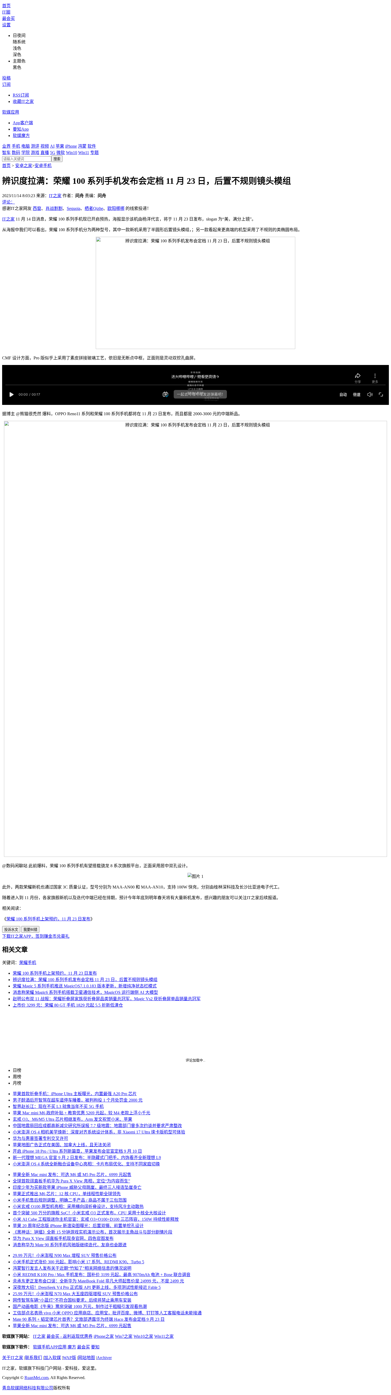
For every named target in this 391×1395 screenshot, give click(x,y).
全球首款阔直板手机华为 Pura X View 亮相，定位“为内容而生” (71, 1181)
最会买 (8, 18)
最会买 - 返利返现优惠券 (70, 1336)
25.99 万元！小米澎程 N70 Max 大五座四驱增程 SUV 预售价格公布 (75, 1294)
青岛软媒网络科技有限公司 (27, 1388)
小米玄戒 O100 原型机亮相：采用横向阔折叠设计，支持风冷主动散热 (78, 1206)
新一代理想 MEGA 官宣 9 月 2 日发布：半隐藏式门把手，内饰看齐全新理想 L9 (87, 1157)
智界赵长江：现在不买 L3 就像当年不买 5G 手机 (58, 1106)
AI (52, 146)
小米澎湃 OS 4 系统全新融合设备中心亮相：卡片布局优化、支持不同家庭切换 (86, 1164)
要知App (21, 129)
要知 (95, 1347)
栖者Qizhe (94, 208)
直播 (44, 152)
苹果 (60, 146)
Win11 (83, 152)
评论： (8, 202)
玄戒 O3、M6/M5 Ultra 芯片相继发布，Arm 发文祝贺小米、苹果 (72, 1119)
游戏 (35, 152)
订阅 (6, 84)
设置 (6, 25)
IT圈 (6, 12)
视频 (44, 146)
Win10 (71, 152)
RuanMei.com (36, 1377)
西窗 (37, 208)
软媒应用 (10, 112)
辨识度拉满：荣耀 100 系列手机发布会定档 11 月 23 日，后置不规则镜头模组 (85, 979)
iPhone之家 (104, 1336)
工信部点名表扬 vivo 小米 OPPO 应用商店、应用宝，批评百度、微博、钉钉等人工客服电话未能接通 (107, 1313)
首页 (6, 5)
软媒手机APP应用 (49, 1347)
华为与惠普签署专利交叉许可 (40, 1138)
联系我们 (33, 1357)
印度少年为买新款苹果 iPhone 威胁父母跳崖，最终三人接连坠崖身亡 (77, 1187)
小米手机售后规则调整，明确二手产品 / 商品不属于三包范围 (70, 1200)
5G (52, 152)
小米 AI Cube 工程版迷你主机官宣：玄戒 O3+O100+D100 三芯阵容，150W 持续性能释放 (96, 1219)
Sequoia (73, 208)
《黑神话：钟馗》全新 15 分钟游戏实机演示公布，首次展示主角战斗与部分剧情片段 (92, 1232)
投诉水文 (11, 930)
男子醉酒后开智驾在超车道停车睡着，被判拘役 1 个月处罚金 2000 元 (78, 1100)
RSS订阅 (21, 95)
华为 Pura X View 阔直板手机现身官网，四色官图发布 (63, 1238)
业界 (6, 146)
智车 (6, 152)
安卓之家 (23, 165)
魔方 (72, 1347)
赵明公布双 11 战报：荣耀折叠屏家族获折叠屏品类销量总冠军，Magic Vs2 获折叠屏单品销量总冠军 (107, 999)
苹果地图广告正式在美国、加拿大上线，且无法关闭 (62, 1145)
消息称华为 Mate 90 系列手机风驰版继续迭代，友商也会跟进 (70, 1245)
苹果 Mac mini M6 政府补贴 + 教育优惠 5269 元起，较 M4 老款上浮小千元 (81, 1113)
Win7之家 (123, 1336)
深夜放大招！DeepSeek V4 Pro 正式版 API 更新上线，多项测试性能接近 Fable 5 (87, 1287)
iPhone (71, 146)
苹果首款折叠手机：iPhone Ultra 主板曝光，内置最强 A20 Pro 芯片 (75, 1093)
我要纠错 (30, 930)
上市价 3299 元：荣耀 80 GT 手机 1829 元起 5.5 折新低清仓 (68, 1005)
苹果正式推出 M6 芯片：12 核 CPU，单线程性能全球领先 (67, 1193)
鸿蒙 (82, 146)
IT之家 (55, 195)
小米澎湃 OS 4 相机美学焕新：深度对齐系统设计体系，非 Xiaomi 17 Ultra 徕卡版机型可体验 (99, 1132)
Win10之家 (143, 1336)
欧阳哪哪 (115, 208)
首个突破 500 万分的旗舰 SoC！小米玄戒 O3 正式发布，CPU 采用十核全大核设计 (89, 1213)
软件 (92, 146)
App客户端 (23, 123)
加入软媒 (52, 1357)
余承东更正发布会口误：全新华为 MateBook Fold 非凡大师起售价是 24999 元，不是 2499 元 (98, 1281)
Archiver (104, 1357)
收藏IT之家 (23, 101)
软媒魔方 (21, 135)
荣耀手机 (27, 962)
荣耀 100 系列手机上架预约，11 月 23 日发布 (48, 919)
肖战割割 (54, 208)
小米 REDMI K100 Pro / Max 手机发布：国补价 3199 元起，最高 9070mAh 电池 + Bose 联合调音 (101, 1274)
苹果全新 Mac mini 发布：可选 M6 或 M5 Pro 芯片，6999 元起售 (72, 1174)
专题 (94, 152)
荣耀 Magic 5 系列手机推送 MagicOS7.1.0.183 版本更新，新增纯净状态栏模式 (85, 986)
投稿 (6, 78)
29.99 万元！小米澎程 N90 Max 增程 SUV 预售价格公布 (65, 1255)
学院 (25, 152)
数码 (16, 152)
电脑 (25, 146)
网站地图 (86, 1357)
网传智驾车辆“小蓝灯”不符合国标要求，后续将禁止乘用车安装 (72, 1300)
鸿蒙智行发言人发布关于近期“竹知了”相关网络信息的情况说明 (72, 1268)
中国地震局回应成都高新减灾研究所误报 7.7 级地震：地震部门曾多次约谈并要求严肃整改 (97, 1125)
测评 (35, 146)
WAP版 (69, 1357)
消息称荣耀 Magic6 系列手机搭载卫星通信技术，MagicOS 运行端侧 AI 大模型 (85, 992)
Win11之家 (164, 1336)
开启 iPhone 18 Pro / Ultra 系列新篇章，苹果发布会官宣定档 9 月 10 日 (77, 1151)
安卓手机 (43, 165)
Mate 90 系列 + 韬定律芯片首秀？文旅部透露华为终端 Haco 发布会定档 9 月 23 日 (89, 1319)
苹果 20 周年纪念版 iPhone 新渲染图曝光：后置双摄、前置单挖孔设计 (78, 1225)
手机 (16, 146)
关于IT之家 (12, 1357)
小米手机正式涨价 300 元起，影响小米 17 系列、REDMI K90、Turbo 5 (78, 1262)
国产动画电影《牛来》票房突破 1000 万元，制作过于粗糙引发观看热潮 (80, 1306)
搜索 (56, 159)
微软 (60, 152)
